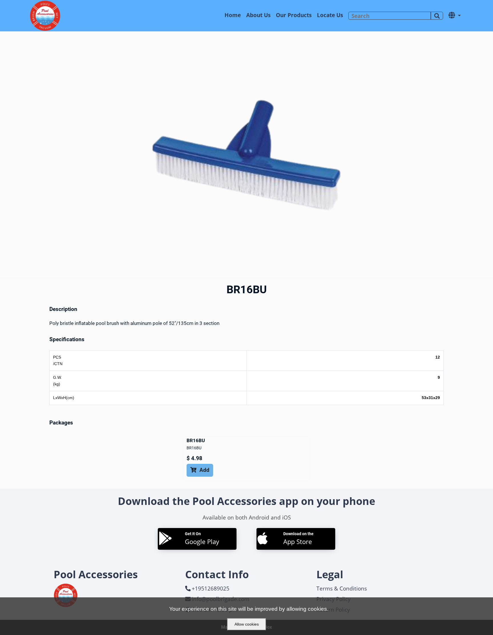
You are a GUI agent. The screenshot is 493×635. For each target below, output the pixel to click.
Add (199, 470)
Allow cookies (247, 624)
